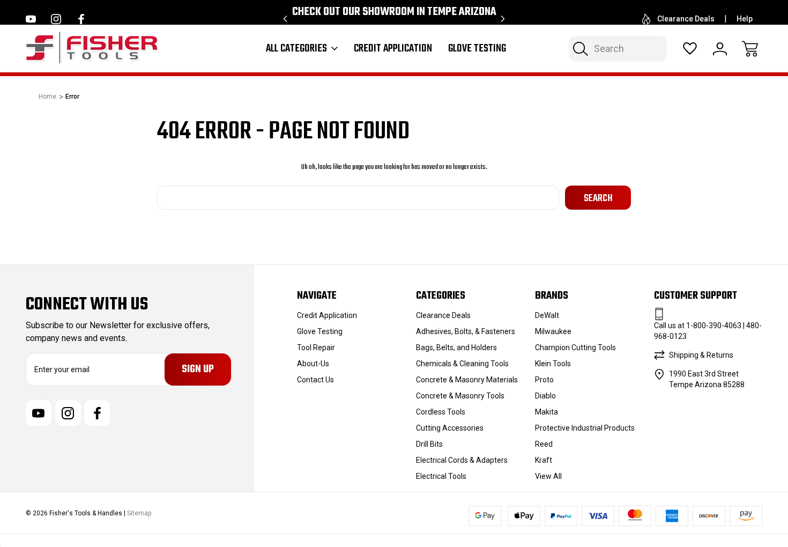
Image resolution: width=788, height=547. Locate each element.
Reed (544, 444)
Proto (544, 379)
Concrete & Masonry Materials (467, 379)
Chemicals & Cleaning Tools (462, 363)
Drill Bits (429, 444)
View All (548, 476)
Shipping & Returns (701, 355)
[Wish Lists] (690, 48)
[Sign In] (720, 48)
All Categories (296, 49)
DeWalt (547, 315)
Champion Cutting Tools (575, 347)
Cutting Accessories (450, 428)
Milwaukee (553, 331)
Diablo (545, 395)
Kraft (543, 460)
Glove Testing (477, 49)
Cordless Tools (440, 412)
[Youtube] (31, 19)
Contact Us (315, 379)
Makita (546, 412)
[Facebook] (81, 19)
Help (745, 18)
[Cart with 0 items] (750, 48)
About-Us (313, 363)
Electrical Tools (441, 476)
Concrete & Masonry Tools (460, 395)
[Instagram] (56, 19)
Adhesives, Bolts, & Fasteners (465, 331)
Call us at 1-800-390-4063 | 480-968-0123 (708, 331)
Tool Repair (316, 347)
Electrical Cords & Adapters (462, 460)
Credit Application (393, 49)
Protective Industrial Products (585, 428)
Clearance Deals (686, 18)
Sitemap (139, 513)
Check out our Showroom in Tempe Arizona (394, 12)
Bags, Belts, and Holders (456, 347)
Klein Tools (553, 363)
